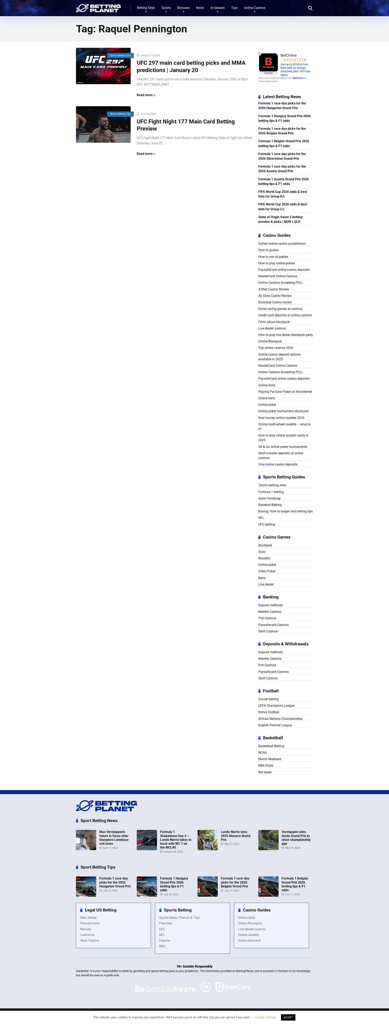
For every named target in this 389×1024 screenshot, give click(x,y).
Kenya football (268, 712)
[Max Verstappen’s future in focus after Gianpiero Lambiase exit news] (86, 849)
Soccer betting (268, 699)
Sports (166, 8)
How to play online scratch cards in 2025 (283, 437)
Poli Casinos (267, 618)
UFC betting (266, 524)
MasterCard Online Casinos (277, 276)
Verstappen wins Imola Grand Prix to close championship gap (296, 838)
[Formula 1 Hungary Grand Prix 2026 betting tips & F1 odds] (147, 896)
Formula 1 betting (271, 492)
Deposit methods (270, 605)
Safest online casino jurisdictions (282, 243)
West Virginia (89, 940)
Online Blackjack (270, 341)
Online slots (266, 385)
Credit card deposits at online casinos (285, 315)
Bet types (264, 772)
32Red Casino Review (273, 289)
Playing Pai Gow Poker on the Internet (285, 392)
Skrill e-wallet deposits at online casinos (280, 455)
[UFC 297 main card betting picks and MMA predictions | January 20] (103, 66)
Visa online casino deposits (277, 464)
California (87, 935)
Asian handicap (269, 498)
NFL (261, 518)
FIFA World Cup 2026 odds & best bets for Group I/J (282, 206)
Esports (164, 940)
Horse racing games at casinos (280, 309)
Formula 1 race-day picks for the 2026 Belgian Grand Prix (282, 131)
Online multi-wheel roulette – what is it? (284, 426)
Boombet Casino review (275, 302)
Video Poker (266, 571)
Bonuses (183, 8)
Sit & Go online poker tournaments (282, 447)
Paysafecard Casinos (273, 625)
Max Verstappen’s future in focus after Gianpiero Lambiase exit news (114, 838)
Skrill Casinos (268, 631)
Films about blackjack (274, 322)
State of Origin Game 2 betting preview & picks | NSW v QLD (280, 219)
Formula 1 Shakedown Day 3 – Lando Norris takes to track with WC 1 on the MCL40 (175, 839)
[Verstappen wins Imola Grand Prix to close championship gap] (268, 849)
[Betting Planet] (98, 6)
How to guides (268, 250)
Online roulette (248, 935)
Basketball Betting (271, 746)
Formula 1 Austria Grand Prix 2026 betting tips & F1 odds (283, 181)
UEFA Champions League (276, 705)
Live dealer (266, 584)
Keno (262, 578)
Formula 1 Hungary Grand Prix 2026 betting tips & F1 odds (284, 118)
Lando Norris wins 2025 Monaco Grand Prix (235, 835)
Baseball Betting (270, 505)
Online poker (267, 405)
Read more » (146, 95)
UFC (162, 929)
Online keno (266, 398)
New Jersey (88, 918)
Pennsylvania (89, 923)
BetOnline (298, 78)
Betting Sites (146, 8)
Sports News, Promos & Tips (179, 918)
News (200, 8)
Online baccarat (249, 940)
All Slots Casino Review (275, 296)
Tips (234, 8)
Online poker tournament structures (283, 411)
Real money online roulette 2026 (281, 418)
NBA (162, 946)
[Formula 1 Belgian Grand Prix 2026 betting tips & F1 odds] (268, 896)
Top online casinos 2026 (275, 348)
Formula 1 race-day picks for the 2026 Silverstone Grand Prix (282, 156)
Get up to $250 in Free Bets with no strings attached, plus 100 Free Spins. (295, 70)
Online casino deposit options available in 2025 (279, 357)
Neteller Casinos (269, 612)
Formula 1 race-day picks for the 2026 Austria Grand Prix (282, 169)
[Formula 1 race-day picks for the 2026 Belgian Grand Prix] (208, 896)
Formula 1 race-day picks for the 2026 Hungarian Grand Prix (282, 105)
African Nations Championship (280, 719)
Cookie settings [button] (265, 1017)
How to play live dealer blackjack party (285, 335)
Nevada (85, 929)
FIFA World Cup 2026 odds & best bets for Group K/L (282, 194)
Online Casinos (254, 8)
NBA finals (265, 765)
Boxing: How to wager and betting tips (285, 511)
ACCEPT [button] (288, 1017)
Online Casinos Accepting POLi (280, 283)
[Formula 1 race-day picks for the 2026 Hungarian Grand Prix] (86, 896)
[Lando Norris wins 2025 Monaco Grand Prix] (208, 849)
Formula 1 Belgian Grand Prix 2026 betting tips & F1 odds (283, 143)
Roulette (264, 558)
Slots (262, 552)
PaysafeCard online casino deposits (284, 270)
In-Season (218, 8)
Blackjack (265, 545)
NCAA (262, 752)
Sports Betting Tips (120, 55)
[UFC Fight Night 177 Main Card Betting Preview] (103, 124)
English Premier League (275, 725)
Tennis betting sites (272, 485)
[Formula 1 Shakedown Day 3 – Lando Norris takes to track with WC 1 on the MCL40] (147, 849)
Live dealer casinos (272, 328)
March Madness (269, 759)
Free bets (165, 923)
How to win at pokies (273, 257)
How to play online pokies (276, 263)
